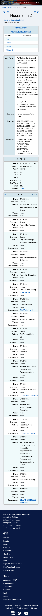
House (6, 537)
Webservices (22, 608)
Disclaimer (8, 605)
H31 (7, 12)
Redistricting (8, 570)
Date (33, 195)
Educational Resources (12, 599)
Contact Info (8, 583)
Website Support (31, 605)
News (5, 596)
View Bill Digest (21, 28)
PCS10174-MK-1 (28, 433)
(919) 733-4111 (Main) (12, 525)
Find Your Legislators (11, 567)
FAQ (5, 593)
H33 (35, 12)
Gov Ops (6, 554)
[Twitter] (20, 613)
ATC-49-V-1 (26, 310)
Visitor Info (7, 586)
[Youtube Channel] (26, 613)
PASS (22, 188)
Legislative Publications (12, 564)
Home (4, 8)
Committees (8, 550)
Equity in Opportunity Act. (14, 20)
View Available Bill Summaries (21, 32)
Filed (7, 39)
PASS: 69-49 (25, 292)
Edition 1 (9, 43)
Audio (5, 544)
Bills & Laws (12, 8)
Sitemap (34, 608)
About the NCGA (10, 580)
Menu (38, 2)
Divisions (7, 560)
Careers (6, 590)
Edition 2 (9, 46)
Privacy (18, 605)
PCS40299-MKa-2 (29, 395)
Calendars (7, 547)
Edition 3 (9, 50)
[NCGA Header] (17, 2)
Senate (6, 541)
